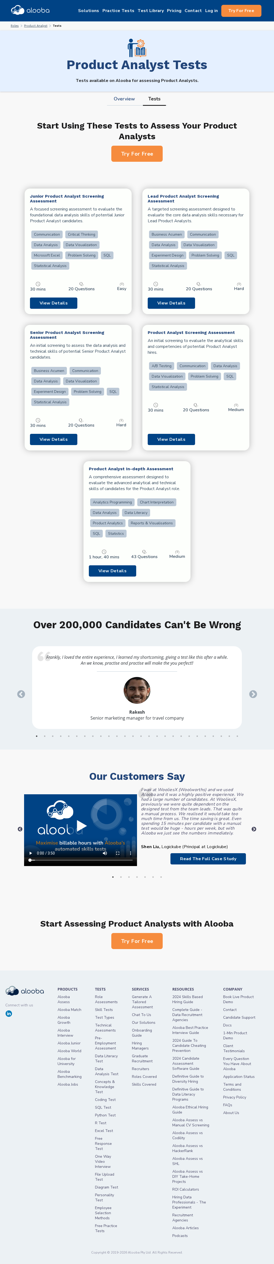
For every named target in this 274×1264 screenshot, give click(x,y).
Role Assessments (106, 999)
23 (213, 736)
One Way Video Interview (103, 1161)
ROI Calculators (185, 1189)
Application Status (239, 1076)
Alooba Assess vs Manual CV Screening (190, 1123)
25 (229, 736)
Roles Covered (144, 1076)
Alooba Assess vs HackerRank (187, 1148)
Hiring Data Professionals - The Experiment (189, 1202)
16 (157, 736)
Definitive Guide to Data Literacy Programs (188, 1094)
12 (125, 736)
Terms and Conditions (232, 1087)
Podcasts (180, 1235)
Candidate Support (239, 1017)
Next (251, 692)
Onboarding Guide (142, 1033)
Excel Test (104, 1130)
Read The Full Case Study (208, 859)
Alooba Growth (64, 1020)
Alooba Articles (185, 1228)
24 (221, 736)
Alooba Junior (69, 1043)
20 (189, 736)
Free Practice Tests (106, 1228)
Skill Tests (104, 1009)
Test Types (104, 1017)
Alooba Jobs (68, 1084)
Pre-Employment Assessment (105, 1043)
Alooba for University (67, 1061)
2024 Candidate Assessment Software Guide (185, 1063)
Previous (19, 692)
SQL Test (103, 1107)
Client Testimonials (234, 1048)
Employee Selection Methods (103, 1213)
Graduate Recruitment (142, 1059)
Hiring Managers (140, 1046)
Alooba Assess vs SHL (187, 1161)
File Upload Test (104, 1177)
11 (117, 736)
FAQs (227, 1105)
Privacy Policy (234, 1097)
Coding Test (105, 1099)
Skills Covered (144, 1084)
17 (165, 736)
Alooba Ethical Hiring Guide (190, 1110)
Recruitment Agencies (182, 1218)
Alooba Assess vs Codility (187, 1135)
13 (133, 736)
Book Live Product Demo (238, 999)
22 (205, 736)
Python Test (105, 1115)
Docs (227, 1025)
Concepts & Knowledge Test (105, 1086)
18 (173, 736)
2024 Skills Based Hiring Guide (187, 999)
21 (197, 736)
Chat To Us (141, 1014)
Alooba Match (69, 1009)
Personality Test (104, 1197)
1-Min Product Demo (235, 1035)
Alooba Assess (64, 999)
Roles (15, 26)
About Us (231, 1112)
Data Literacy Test (106, 1059)
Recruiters (140, 1068)
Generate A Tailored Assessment (142, 1002)
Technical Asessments (105, 1028)
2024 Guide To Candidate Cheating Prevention (189, 1045)
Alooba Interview (65, 1033)
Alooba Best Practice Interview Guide (190, 1030)
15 (149, 736)
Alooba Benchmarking (70, 1074)
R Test (100, 1123)
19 (181, 736)
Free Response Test (103, 1143)
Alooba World (69, 1051)
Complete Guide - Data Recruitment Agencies (187, 1014)
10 (109, 736)
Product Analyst (35, 26)
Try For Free (241, 11)
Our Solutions (143, 1022)
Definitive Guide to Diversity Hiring (188, 1079)
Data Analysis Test (106, 1071)
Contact (230, 1009)
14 (141, 736)
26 (237, 736)
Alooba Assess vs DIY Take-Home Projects (187, 1176)
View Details (54, 303)
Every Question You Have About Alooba (237, 1063)
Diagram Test (106, 1187)
